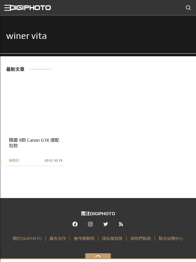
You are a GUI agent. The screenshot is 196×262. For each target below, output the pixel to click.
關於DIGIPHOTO (27, 238)
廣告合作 (58, 238)
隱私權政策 (112, 238)
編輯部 (14, 160)
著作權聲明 (84, 238)
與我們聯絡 (140, 238)
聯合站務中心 (171, 238)
